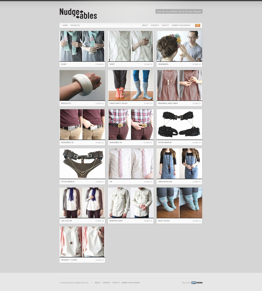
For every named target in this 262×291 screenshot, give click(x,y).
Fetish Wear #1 (68, 182)
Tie (111, 182)
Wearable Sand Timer (168, 103)
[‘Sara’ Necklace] (179, 163)
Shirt (112, 64)
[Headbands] (179, 46)
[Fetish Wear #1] (82, 163)
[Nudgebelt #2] (82, 124)
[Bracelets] (82, 85)
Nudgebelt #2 (67, 142)
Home (65, 25)
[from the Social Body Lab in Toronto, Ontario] (78, 19)
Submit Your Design (181, 25)
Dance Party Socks (118, 103)
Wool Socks (164, 221)
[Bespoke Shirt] (131, 203)
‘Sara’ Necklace (165, 182)
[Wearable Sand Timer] (179, 85)
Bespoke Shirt (116, 221)
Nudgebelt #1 (116, 142)
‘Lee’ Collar (66, 221)
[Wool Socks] (179, 203)
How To (165, 25)
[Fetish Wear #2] (179, 124)
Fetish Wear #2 (165, 142)
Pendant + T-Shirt (69, 260)
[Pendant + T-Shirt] (82, 242)
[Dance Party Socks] (131, 85)
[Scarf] (82, 46)
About (145, 25)
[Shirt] (131, 46)
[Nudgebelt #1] (131, 124)
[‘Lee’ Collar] (82, 203)
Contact (155, 25)
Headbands (163, 64)
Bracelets (66, 103)
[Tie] (131, 163)
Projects (75, 25)
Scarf (64, 64)
